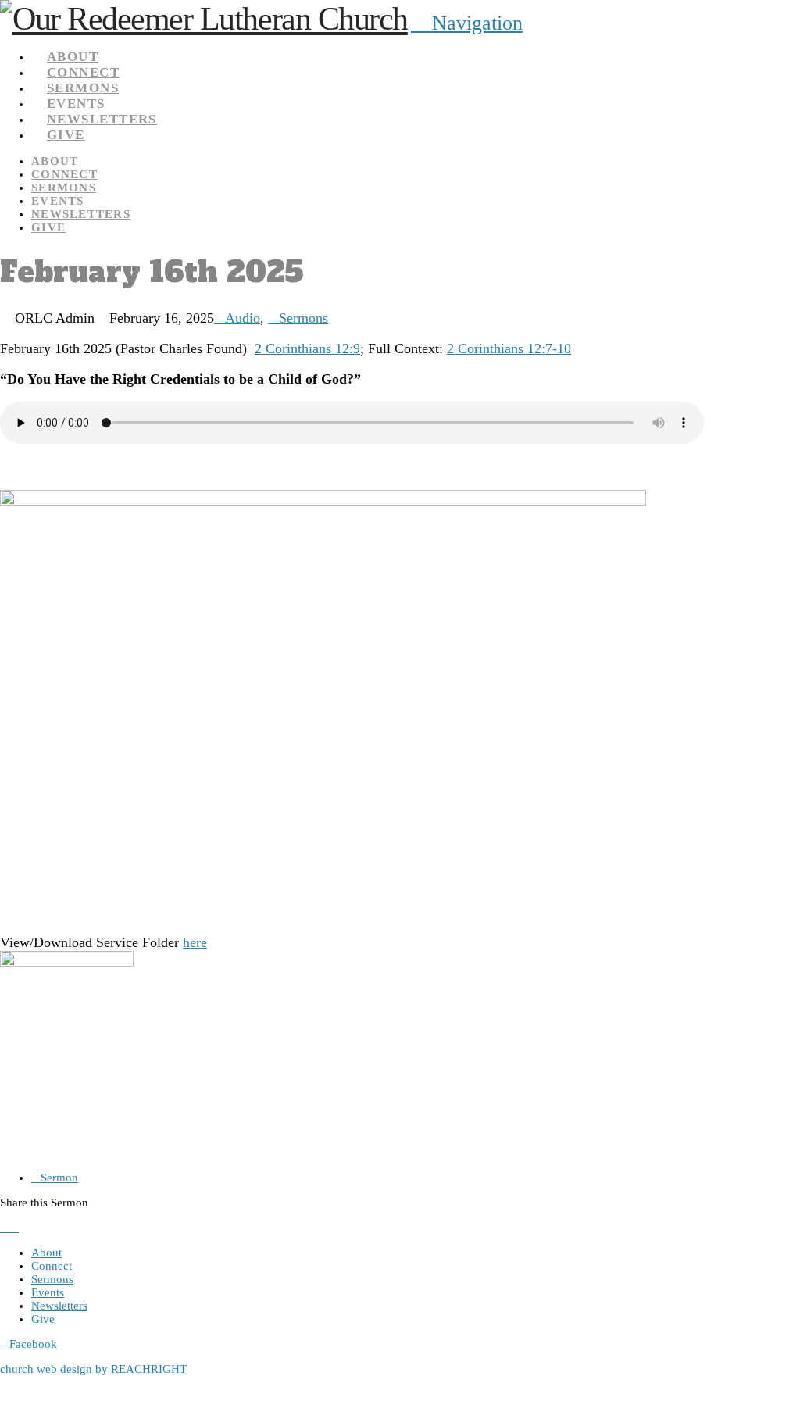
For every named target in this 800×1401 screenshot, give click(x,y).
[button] (467, 23)
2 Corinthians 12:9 (307, 348)
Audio (242, 318)
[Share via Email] (23, 1227)
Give (43, 1319)
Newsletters (59, 1305)
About (46, 1252)
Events (47, 1292)
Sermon (59, 1177)
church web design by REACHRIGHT (93, 1369)
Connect (51, 1266)
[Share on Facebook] (4, 1227)
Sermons (303, 318)
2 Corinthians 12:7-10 (509, 348)
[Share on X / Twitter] (14, 1227)
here (195, 942)
